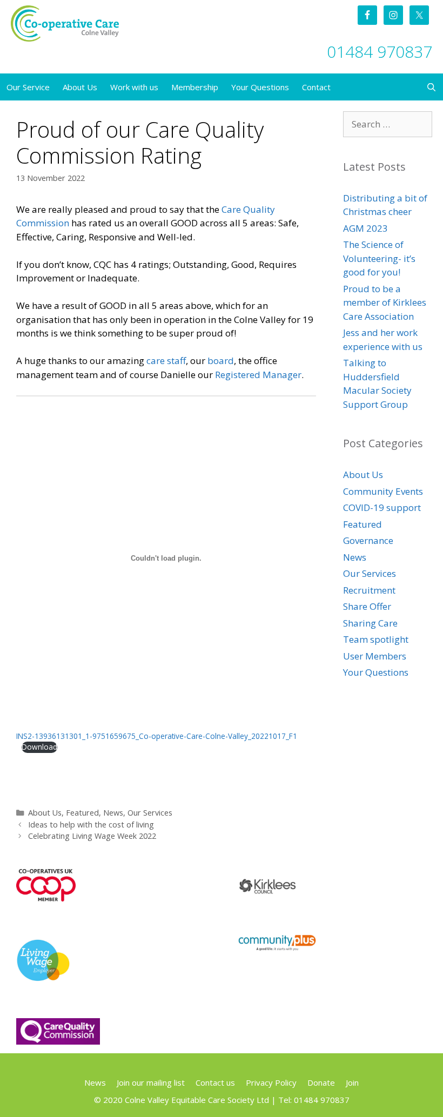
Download (39, 747)
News (113, 813)
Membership (194, 87)
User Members (374, 656)
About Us (80, 87)
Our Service (28, 87)
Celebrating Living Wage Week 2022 (92, 836)
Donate (321, 1082)
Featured (82, 813)
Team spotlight (375, 639)
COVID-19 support (382, 507)
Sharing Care (370, 623)
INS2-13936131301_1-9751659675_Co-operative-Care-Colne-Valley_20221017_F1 (156, 736)
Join (352, 1082)
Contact (316, 87)
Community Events (383, 491)
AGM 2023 (365, 228)
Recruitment (369, 590)
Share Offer (367, 606)
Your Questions (260, 87)
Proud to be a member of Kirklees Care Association (384, 302)
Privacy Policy (271, 1082)
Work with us (134, 87)
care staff (166, 360)
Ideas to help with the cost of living (91, 824)
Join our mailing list (151, 1082)
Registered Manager (258, 374)
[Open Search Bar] (431, 86)
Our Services (149, 813)
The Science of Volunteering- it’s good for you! (379, 258)
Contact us (215, 1082)
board (220, 360)
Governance (368, 540)
